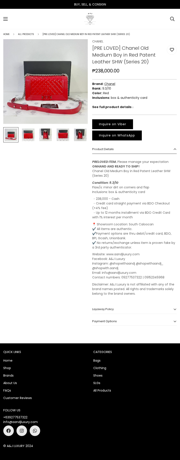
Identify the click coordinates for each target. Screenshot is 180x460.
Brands (8, 375)
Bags (97, 360)
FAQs (7, 390)
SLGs (96, 383)
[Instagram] (21, 430)
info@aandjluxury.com (20, 422)
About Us (10, 383)
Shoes (98, 375)
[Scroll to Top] (171, 436)
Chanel (109, 84)
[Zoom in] (78, 48)
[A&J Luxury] (90, 19)
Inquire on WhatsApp (117, 135)
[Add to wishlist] (172, 50)
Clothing (99, 368)
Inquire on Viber (112, 124)
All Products (26, 34)
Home (6, 34)
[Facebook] (8, 430)
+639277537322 (15, 417)
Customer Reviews (17, 398)
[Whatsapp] (35, 430)
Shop (7, 368)
